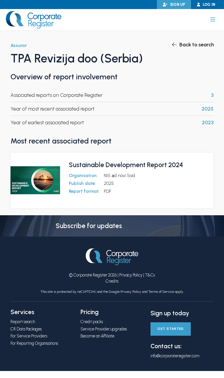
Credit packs (91, 321)
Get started (171, 329)
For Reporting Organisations (34, 343)
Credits (112, 281)
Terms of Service (161, 292)
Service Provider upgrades (103, 329)
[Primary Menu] (212, 19)
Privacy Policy (130, 275)
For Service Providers (28, 336)
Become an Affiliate (97, 336)
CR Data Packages (26, 329)
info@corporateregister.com (174, 355)
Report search (22, 321)
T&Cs (150, 275)
